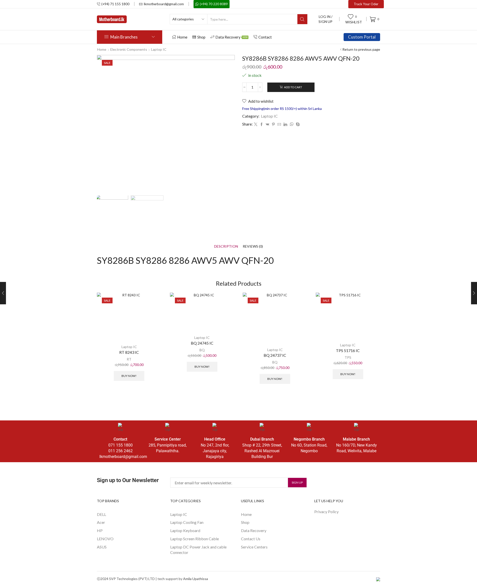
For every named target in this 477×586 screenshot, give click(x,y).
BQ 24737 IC (275, 355)
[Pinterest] (273, 124)
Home (182, 37)
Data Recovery (231, 37)
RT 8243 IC (129, 352)
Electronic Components (128, 49)
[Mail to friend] (279, 124)
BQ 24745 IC (202, 343)
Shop (201, 37)
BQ (202, 350)
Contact (265, 37)
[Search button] (302, 19)
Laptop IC (158, 49)
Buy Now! (129, 376)
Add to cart (293, 87)
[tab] (226, 246)
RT (129, 359)
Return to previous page (361, 49)
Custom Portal (362, 37)
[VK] (268, 124)
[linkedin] (285, 124)
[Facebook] (262, 124)
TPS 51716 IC (348, 350)
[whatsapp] (291, 124)
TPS (348, 357)
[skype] (297, 124)
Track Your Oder (366, 4)
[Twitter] (256, 124)
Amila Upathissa (195, 579)
